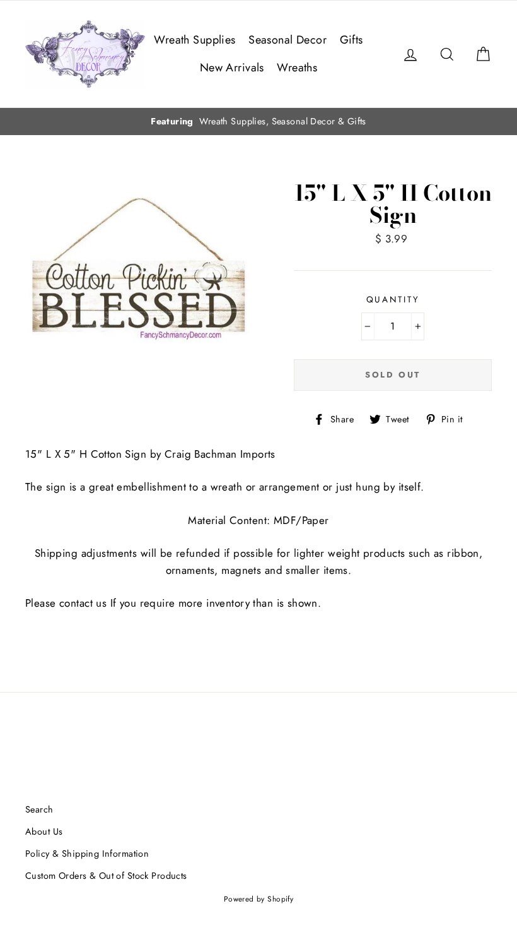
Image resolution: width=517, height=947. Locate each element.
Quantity (393, 299)
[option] (258, 121)
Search (39, 809)
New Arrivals (232, 67)
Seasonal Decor (287, 40)
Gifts (351, 40)
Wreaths (297, 67)
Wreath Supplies (194, 40)
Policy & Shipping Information (87, 853)
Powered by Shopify (259, 898)
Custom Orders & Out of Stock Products (106, 875)
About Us (43, 831)
